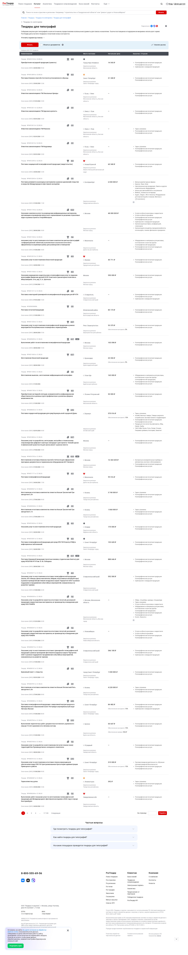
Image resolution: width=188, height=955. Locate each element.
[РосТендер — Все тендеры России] (8, 4)
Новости (152, 883)
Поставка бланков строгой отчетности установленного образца (44, 78)
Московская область (90, 68)
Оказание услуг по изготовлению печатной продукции (41, 527)
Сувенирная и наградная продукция (147, 67)
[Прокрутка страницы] (176, 939)
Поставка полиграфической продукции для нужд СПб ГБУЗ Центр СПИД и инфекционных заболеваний (48, 543)
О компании (153, 877)
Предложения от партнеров (133, 893)
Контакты (95, 4)
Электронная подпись (135, 885)
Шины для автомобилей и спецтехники (148, 190)
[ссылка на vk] (23, 880)
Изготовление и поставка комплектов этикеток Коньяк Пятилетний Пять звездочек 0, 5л (48, 688)
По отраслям (110, 880)
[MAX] (154, 26)
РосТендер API (132, 900)
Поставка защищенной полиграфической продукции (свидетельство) (47, 164)
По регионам (110, 883)
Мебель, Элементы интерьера (145, 192)
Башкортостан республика (92, 332)
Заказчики (110, 893)
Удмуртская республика (91, 265)
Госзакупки (110, 896)
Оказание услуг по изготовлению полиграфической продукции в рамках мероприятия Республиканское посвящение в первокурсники (48, 326)
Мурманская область (90, 532)
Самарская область (90, 752)
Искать (161, 12)
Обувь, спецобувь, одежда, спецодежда (148, 600)
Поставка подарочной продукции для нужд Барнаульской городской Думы (49, 413)
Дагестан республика (90, 250)
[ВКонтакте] (151, 26)
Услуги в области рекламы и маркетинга (149, 213)
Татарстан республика (90, 499)
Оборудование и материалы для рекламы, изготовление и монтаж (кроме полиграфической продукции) (149, 243)
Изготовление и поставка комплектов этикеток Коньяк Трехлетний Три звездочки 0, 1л (47, 511)
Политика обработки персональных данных (113, 934)
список (159, 936)
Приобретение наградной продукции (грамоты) (38, 62)
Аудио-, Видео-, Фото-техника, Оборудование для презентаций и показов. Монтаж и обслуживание (150, 197)
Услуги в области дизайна (144, 215)
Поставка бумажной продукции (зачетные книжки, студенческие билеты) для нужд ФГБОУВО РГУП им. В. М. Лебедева (50, 560)
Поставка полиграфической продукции (35, 477)
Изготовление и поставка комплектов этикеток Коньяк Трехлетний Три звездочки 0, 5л (47, 493)
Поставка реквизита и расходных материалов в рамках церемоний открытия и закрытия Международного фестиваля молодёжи (50, 183)
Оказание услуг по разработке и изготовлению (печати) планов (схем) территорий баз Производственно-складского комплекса (47, 746)
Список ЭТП (110, 903)
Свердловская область (91, 203)
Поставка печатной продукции (32, 310)
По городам (110, 890)
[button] (161, 4)
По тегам (109, 886)
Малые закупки (111, 900)
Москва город (87, 230)
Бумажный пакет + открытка (32, 672)
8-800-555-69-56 (31, 873)
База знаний (84, 4)
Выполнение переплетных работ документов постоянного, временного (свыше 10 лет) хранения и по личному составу (47, 725)
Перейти (162, 813)
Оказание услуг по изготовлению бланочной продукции (41, 260)
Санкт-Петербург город (90, 83)
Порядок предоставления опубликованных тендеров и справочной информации (131, 928)
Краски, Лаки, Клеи (141, 184)
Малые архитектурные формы (145, 182)
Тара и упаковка (140, 129)
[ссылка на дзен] (28, 880)
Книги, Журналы (140, 617)
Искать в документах (51, 45)
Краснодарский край (90, 365)
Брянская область (89, 735)
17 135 (46, 813)
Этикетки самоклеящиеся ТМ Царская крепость (39, 111)
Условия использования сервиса (135, 934)
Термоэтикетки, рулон (29, 781)
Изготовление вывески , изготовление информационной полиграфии (46, 375)
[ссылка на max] (33, 880)
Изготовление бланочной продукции (34, 358)
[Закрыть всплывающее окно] (68, 930)
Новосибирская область (91, 640)
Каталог (37, 4)
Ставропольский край (90, 300)
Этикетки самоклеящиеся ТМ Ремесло (35, 129)
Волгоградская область (91, 315)
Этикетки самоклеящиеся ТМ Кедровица (36, 146)
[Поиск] (23, 12)
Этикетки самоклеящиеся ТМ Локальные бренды (39, 93)
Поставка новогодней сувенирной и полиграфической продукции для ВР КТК (49, 294)
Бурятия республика (90, 384)
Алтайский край (88, 430)
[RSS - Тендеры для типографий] (157, 26)
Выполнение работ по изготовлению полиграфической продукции (45, 342)
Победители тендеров (135, 897)
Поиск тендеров (25, 4)
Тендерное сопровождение (65, 4)
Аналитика (47, 4)
